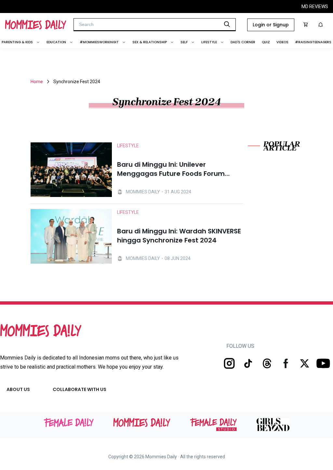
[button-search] (227, 24)
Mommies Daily (143, 191)
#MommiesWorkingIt (99, 42)
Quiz (266, 42)
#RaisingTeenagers (313, 42)
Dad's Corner (243, 42)
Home (37, 81)
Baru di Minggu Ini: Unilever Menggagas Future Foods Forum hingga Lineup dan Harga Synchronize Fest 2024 (171, 169)
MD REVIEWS (314, 6)
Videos (282, 42)
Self (184, 42)
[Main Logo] (35, 25)
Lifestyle (209, 42)
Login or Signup (271, 24)
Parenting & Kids (17, 42)
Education (56, 42)
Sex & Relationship (149, 42)
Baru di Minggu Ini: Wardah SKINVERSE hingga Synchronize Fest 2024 (179, 236)
